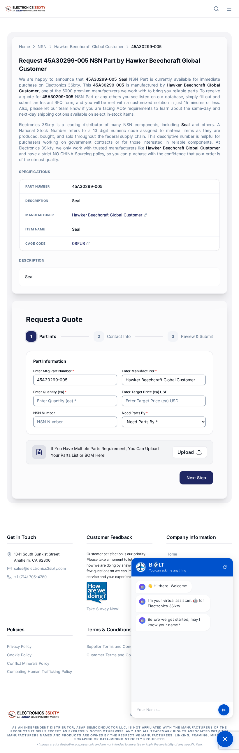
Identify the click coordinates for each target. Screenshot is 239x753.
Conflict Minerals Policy (28, 663)
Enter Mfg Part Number (53, 371)
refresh (225, 567)
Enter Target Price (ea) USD (145, 392)
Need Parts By (135, 413)
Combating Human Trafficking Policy (39, 671)
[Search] (216, 8)
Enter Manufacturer (139, 371)
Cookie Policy (19, 655)
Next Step (196, 477)
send (224, 710)
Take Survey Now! (103, 608)
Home (24, 46)
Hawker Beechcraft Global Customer (89, 46)
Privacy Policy (19, 646)
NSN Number (44, 413)
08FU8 (78, 243)
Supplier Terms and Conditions (114, 646)
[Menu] (229, 8)
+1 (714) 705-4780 (30, 576)
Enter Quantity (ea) (49, 392)
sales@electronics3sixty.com (40, 568)
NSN (42, 46)
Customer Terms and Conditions (116, 655)
